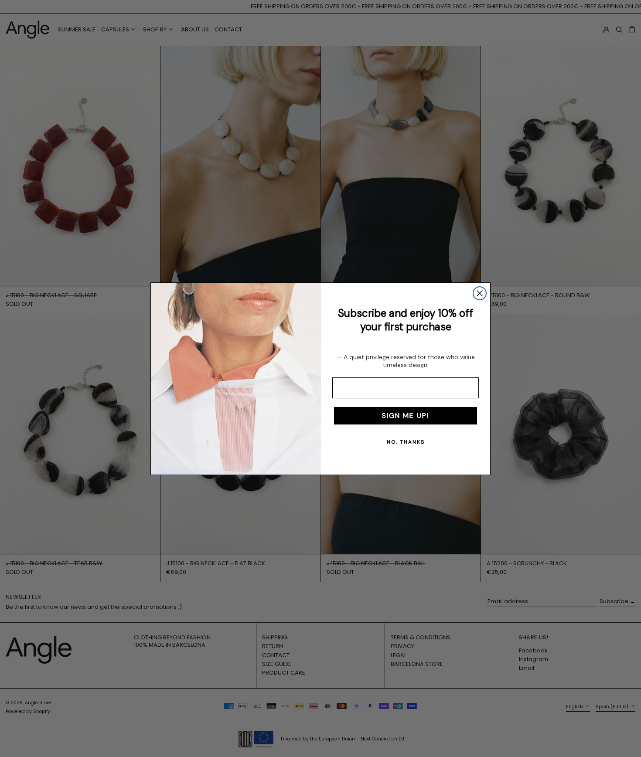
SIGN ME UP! (405, 415)
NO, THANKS (406, 441)
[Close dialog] (479, 293)
